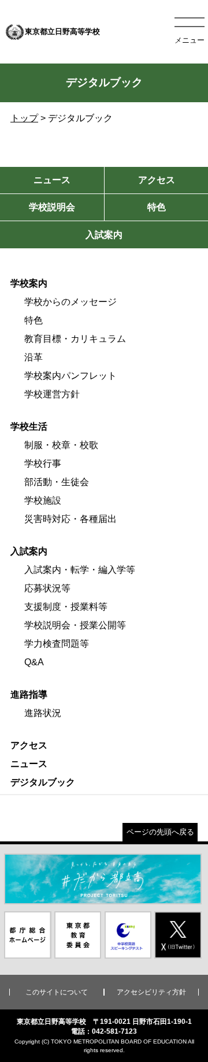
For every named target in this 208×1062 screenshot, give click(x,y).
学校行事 (42, 463)
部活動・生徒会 (56, 482)
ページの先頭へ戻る (160, 832)
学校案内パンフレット (70, 376)
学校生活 (28, 426)
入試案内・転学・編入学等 (79, 570)
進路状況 (42, 713)
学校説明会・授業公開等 (75, 625)
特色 (33, 320)
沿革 (33, 357)
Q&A (34, 662)
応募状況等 (47, 588)
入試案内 (28, 551)
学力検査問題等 (56, 644)
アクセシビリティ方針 (151, 992)
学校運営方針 (52, 394)
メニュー (189, 40)
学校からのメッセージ (70, 302)
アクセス (28, 745)
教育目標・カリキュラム (75, 339)
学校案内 (28, 283)
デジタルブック (42, 782)
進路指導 (28, 694)
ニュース (28, 764)
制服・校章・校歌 (61, 445)
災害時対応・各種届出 (70, 519)
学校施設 (42, 500)
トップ (24, 118)
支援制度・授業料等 (65, 607)
